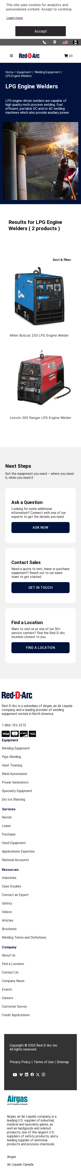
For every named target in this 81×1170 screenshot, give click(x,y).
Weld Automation (14, 774)
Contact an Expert (15, 895)
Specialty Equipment (17, 791)
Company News (13, 981)
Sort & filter (62, 260)
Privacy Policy (20, 1062)
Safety (7, 903)
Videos (7, 912)
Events (7, 989)
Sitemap (63, 1062)
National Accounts (15, 860)
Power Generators (15, 782)
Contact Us (10, 972)
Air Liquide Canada (20, 1164)
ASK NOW (40, 527)
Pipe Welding (11, 757)
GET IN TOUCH (40, 588)
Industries (9, 878)
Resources (10, 870)
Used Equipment (14, 843)
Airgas (11, 1157)
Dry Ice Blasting (13, 799)
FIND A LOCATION (40, 648)
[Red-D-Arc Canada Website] (76, 42)
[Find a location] (55, 42)
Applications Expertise (18, 851)
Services (9, 809)
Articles (7, 920)
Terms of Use (44, 1062)
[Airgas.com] (18, 1100)
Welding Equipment (16, 748)
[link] (14, 18)
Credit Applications (16, 1015)
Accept (40, 31)
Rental (6, 817)
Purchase (9, 834)
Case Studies (11, 886)
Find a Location (13, 964)
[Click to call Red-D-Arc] (44, 42)
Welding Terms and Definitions (24, 937)
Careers (7, 998)
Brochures (9, 929)
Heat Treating (12, 765)
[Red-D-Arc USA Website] (65, 42)
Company (9, 947)
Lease (6, 826)
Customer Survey (14, 1006)
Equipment (10, 740)
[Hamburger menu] (11, 56)
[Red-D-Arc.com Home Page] (29, 55)
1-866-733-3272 (14, 725)
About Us (8, 955)
